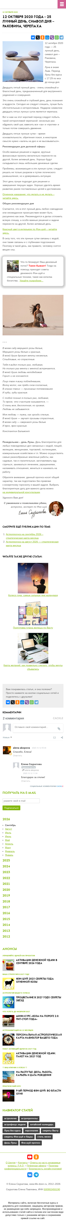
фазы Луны (10, 1143)
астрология (10, 1118)
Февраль (10, 851)
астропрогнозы (29, 1118)
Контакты (23, 1162)
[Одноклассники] (42, 37)
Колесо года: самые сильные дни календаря (33, 595)
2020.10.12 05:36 (39, 747)
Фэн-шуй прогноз (30, 1143)
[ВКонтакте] (33, 37)
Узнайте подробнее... (31, 280)
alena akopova (32, 770)
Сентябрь (10, 825)
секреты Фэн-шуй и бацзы (18, 1136)
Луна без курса (12, 1130)
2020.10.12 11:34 (30, 773)
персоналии (31, 1130)
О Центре (11, 1162)
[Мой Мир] (47, 37)
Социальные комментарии (46, 786)
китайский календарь (41, 1124)
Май (7, 840)
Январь (9, 855)
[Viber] (52, 37)
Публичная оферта (36, 1165)
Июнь (8, 836)
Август (8, 829)
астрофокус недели (15, 1124)
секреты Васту (50, 1130)
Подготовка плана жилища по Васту (33, 627)
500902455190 (52, 1189)
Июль (8, 832)
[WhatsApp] (57, 37)
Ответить (17, 755)
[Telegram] (61, 37)
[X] (38, 37)
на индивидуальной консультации (21, 492)
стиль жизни (44, 1136)
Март (8, 847)
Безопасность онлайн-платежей (45, 1168)
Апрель (9, 843)
